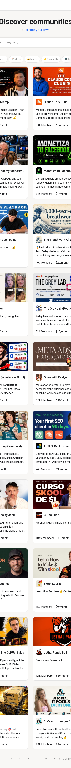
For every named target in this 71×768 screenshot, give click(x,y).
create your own (37, 30)
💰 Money (32, 59)
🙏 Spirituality (51, 59)
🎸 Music (16, 59)
